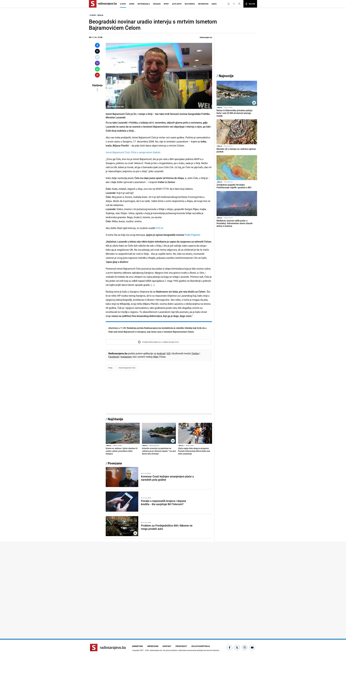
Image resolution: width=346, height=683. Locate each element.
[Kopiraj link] (97, 75)
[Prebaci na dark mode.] (228, 4)
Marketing (137, 646)
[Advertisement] (159, 392)
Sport (166, 4)
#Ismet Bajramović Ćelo (126, 368)
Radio (214, 4)
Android (161, 353)
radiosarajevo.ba (156, 650)
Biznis (131, 4)
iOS (168, 353)
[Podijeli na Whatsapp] (97, 69)
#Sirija (110, 368)
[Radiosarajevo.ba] (108, 647)
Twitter (195, 353)
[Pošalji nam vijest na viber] (244, 647)
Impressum (152, 646)
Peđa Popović (192, 234)
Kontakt (167, 646)
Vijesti (123, 4)
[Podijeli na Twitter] (97, 51)
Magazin (156, 4)
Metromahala (144, 4)
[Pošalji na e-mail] (97, 57)
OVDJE (159, 228)
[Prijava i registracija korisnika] (240, 4)
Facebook (113, 356)
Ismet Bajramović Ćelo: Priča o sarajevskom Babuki (133, 152)
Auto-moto (177, 4)
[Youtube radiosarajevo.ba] (252, 647)
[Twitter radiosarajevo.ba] (237, 647)
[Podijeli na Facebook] (97, 45)
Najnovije (226, 75)
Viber (156, 356)
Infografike (203, 4)
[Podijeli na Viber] (97, 63)
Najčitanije (115, 419)
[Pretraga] (234, 4)
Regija (100, 15)
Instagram (126, 356)
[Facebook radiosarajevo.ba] (229, 647)
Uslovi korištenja (200, 646)
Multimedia (190, 4)
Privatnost (181, 646)
